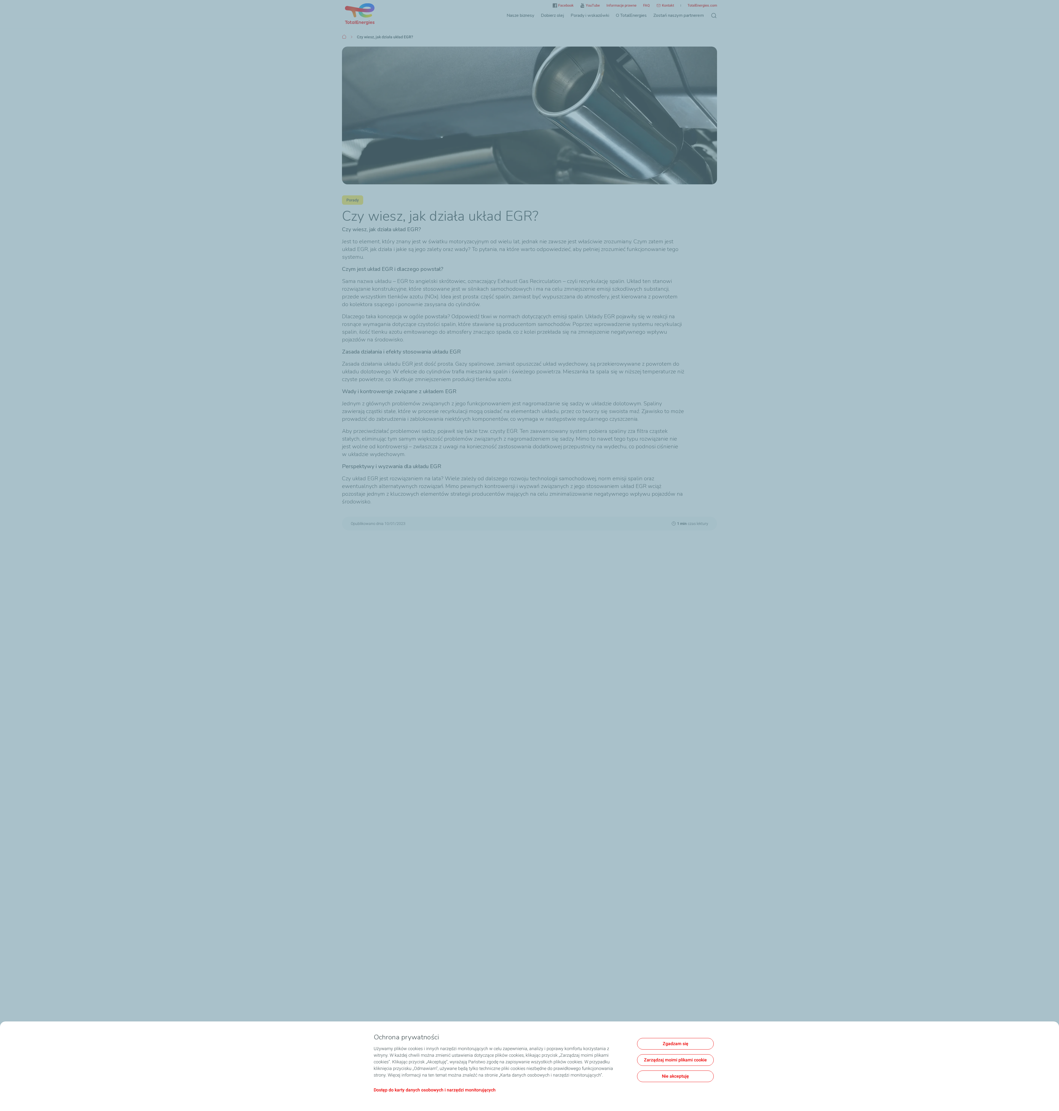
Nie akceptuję (675, 1076)
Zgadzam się (675, 1043)
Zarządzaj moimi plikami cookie (675, 1060)
